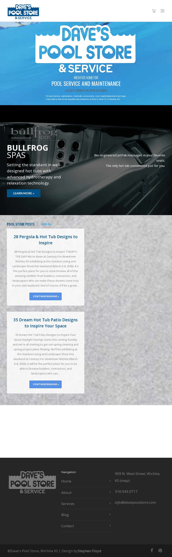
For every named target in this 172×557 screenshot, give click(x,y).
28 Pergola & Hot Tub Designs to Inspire (46, 240)
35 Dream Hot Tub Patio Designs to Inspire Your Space (45, 323)
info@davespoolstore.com (135, 502)
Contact (67, 525)
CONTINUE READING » (46, 296)
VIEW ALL (46, 224)
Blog (65, 514)
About (66, 492)
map (125, 480)
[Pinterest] (160, 550)
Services (67, 503)
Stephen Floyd (89, 550)
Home (66, 481)
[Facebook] (152, 550)
